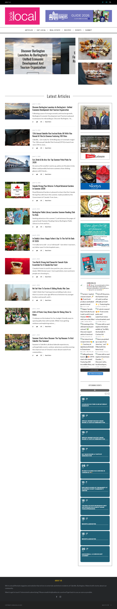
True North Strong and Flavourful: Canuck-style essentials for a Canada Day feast (50, 263)
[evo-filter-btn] (94, 390)
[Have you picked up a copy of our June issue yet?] (103, 345)
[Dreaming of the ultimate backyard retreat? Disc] (87, 330)
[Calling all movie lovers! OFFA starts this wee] (87, 360)
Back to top (105, 605)
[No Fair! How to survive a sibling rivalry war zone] (17, 292)
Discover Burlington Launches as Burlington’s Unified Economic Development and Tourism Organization (52, 108)
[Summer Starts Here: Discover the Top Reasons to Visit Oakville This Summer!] (17, 342)
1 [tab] (68, 54)
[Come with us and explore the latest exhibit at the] (103, 330)
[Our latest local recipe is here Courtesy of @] (87, 345)
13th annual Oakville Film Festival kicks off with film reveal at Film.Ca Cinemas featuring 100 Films (52, 135)
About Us (8, 2)
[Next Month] (108, 394)
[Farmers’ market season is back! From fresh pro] (87, 300)
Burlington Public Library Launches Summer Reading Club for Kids (53, 213)
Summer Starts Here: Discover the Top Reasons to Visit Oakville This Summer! (53, 339)
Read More (48, 122)
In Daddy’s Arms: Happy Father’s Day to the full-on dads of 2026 (53, 240)
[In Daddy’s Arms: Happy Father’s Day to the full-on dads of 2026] (17, 242)
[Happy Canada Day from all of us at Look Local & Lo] (87, 315)
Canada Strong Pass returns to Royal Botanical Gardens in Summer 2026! (53, 187)
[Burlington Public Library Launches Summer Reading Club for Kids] (17, 216)
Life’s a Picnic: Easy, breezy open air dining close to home (51, 313)
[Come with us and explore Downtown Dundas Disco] (103, 360)
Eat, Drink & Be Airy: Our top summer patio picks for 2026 (51, 161)
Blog (33, 46)
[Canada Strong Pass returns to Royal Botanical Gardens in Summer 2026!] (17, 190)
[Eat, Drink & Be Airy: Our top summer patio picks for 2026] (17, 164)
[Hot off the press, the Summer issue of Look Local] (103, 300)
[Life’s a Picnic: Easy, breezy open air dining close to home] (17, 316)
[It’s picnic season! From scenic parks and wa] (103, 315)
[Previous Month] (106, 394)
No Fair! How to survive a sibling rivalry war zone (50, 288)
